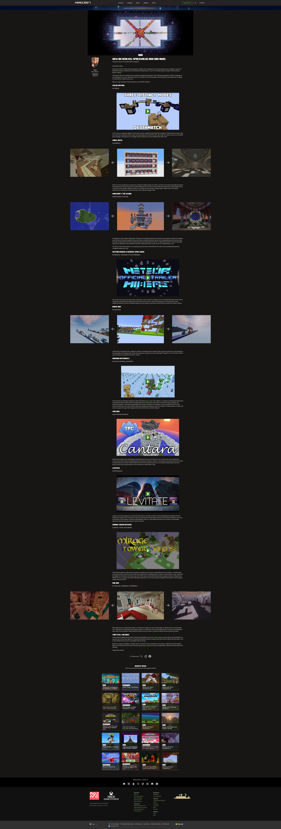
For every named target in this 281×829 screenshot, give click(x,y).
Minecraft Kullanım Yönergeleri (96, 805)
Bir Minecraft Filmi (137, 811)
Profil (154, 813)
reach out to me (147, 645)
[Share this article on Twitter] (141, 656)
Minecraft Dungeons (138, 798)
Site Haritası (155, 805)
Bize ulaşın (155, 809)
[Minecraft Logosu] (83, 3)
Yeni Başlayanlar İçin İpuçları (159, 800)
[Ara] (196, 3)
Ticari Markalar (147, 824)
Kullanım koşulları (138, 824)
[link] (124, 783)
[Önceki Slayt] (113, 162)
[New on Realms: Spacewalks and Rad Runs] (148, 111)
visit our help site (159, 637)
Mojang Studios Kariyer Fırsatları (140, 807)
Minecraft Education (138, 801)
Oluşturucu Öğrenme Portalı (139, 805)
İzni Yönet (105, 805)
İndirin (154, 807)
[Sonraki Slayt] (168, 162)
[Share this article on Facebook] (150, 656)
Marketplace (155, 794)
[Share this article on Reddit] (145, 656)
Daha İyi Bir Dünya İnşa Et (139, 809)
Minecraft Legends (138, 799)
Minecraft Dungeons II (138, 796)
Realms (119, 72)
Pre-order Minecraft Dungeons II (144, 8)
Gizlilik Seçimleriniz (115, 826)
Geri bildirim (155, 804)
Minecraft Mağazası (157, 796)
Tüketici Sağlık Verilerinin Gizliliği (127, 824)
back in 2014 (149, 401)
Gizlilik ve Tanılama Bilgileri (113, 824)
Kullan (154, 815)
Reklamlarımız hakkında (156, 824)
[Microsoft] (179, 824)
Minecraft (136, 794)
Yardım (154, 802)
